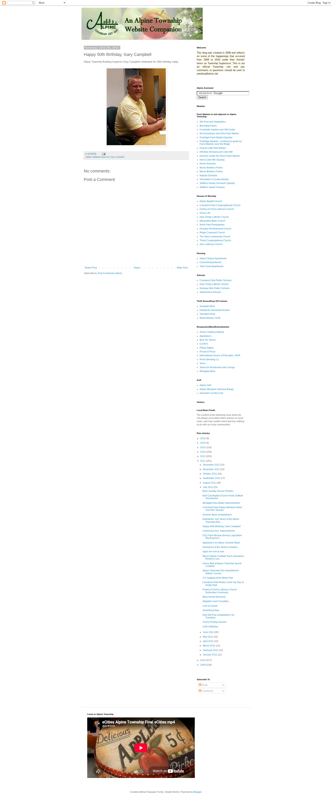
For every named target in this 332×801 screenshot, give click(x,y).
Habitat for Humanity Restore (215, 310)
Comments (207, 691)
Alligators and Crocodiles (216, 601)
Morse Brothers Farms (211, 167)
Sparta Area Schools (210, 292)
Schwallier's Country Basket (214, 179)
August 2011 (210, 482)
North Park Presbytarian (212, 224)
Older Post (182, 267)
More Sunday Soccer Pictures (218, 491)
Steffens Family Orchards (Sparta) (217, 183)
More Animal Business (214, 597)
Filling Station (207, 347)
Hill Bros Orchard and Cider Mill (216, 152)
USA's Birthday (210, 626)
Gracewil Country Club (211, 393)
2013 (203, 452)
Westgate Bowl (207, 371)
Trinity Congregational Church (215, 240)
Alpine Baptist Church (211, 201)
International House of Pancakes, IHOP (220, 355)
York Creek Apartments (211, 266)
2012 (203, 456)
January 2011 (210, 654)
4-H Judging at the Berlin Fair (218, 578)
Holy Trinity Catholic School (214, 284)
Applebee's (205, 336)
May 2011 (208, 636)
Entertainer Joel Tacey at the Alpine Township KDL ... (221, 520)
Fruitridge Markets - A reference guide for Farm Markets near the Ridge (221, 142)
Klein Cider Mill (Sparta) (212, 159)
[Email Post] (103, 153)
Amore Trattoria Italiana (212, 332)
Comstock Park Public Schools (216, 280)
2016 (203, 438)
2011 (203, 461)
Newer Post (91, 267)
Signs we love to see (213, 551)
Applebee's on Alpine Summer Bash (221, 542)
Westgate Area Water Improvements (221, 503)
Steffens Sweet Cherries (212, 187)
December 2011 (211, 464)
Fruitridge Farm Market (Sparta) (216, 137)
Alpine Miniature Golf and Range (217, 389)
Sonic (203, 363)
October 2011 (210, 473)
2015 (203, 443)
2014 (203, 447)
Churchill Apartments (210, 262)
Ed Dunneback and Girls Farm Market (219, 133)
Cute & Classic (210, 606)
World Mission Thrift (210, 318)
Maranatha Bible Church (212, 221)
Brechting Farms (208, 125)
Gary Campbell (117, 157)
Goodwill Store (207, 306)
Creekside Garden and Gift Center (217, 129)
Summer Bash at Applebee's (217, 514)
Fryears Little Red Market (213, 148)
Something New (211, 610)
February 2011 (211, 650)
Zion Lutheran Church (211, 244)
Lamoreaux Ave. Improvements (219, 530)
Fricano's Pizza (207, 351)
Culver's (204, 343)
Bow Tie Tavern (208, 340)
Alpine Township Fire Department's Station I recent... (221, 572)
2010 (203, 660)
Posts (204, 685)
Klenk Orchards (208, 163)
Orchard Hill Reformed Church (215, 228)
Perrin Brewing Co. (209, 359)
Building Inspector (101, 157)
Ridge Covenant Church (212, 232)
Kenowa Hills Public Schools (215, 288)
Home (137, 267)
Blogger (197, 792)
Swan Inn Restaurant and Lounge (217, 367)
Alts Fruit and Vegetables (213, 121)
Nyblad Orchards (208, 175)
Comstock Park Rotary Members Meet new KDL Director (222, 508)
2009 (203, 664)
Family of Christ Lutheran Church (217, 209)
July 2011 (208, 487)
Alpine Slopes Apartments (213, 258)
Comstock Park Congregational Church (220, 205)
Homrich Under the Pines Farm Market (220, 156)
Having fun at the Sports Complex (220, 547)
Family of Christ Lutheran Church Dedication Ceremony (220, 591)
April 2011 (208, 641)
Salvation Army (207, 314)
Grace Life (205, 213)
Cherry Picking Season (215, 622)
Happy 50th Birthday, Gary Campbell (222, 526)
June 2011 (208, 632)
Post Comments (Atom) (110, 273)
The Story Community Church (215, 236)
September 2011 (212, 478)
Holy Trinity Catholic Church (214, 217)
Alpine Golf (205, 385)
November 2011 (211, 469)
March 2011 (209, 645)
